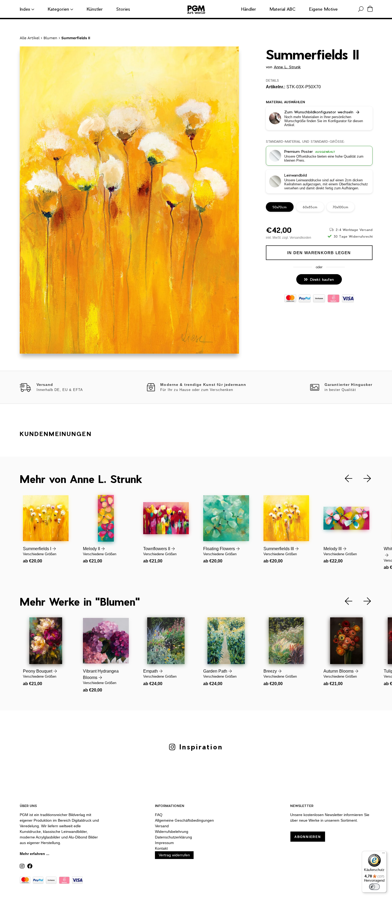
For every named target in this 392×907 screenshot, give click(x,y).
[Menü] (383, 854)
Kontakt (161, 848)
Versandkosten (300, 237)
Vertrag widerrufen (174, 855)
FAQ (158, 815)
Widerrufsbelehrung (171, 831)
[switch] (374, 887)
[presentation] (344, 478)
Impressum (164, 843)
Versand (162, 826)
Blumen (50, 38)
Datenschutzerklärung (173, 837)
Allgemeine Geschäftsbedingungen (184, 820)
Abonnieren (307, 837)
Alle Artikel (29, 38)
